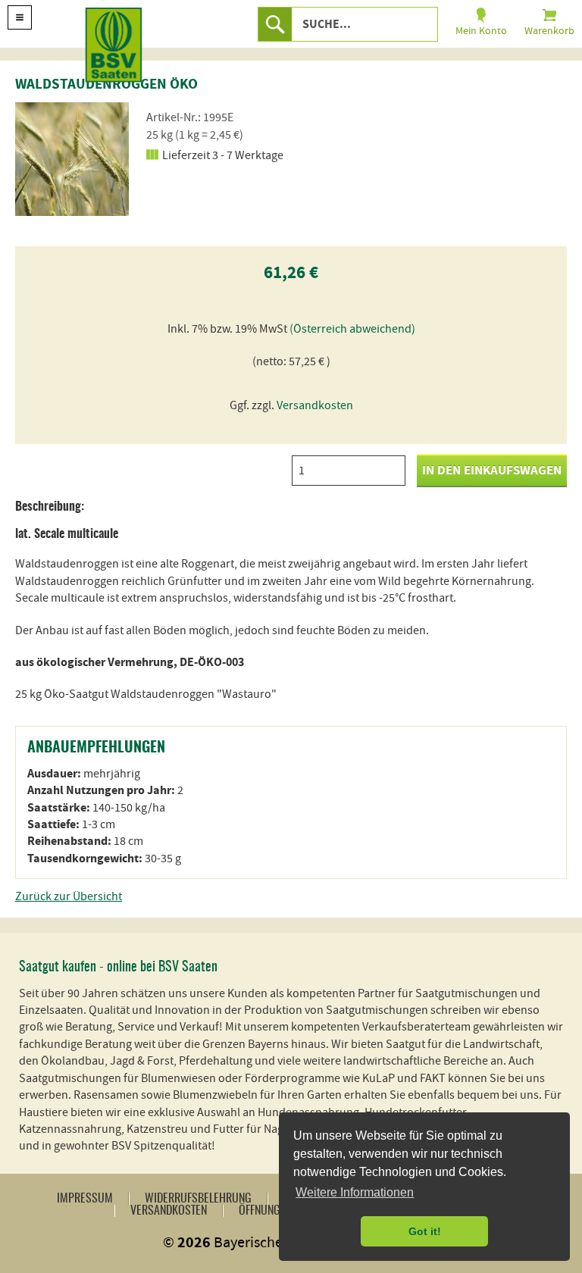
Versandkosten (315, 405)
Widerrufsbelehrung (198, 1199)
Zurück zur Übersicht (68, 896)
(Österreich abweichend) (352, 328)
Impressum (85, 1199)
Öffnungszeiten (277, 1211)
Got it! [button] (424, 1231)
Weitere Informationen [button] (355, 1192)
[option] (72, 159)
